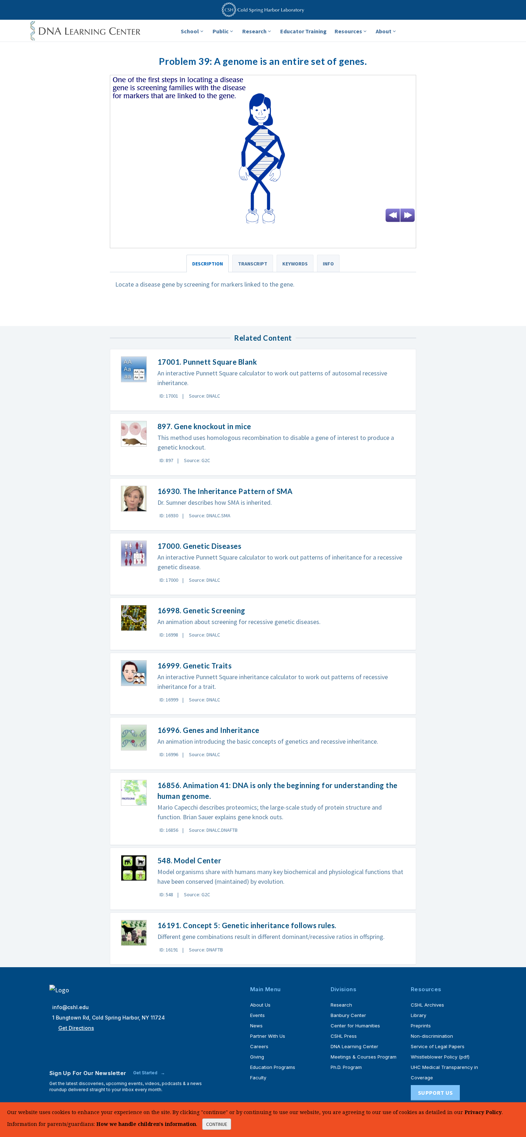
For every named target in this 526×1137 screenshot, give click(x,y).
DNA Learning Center (354, 1046)
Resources (348, 31)
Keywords (295, 263)
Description (207, 263)
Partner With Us (267, 1036)
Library (418, 1015)
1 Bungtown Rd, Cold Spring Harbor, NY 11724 (108, 1017)
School (190, 31)
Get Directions (76, 1028)
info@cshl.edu (70, 1007)
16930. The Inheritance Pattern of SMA (225, 491)
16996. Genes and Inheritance (208, 730)
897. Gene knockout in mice (204, 426)
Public (221, 31)
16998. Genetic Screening (201, 610)
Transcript (252, 263)
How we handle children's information (146, 1124)
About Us (260, 1005)
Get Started (146, 1072)
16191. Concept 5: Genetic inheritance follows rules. (246, 925)
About (383, 31)
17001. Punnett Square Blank (207, 362)
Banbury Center (348, 1015)
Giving (257, 1057)
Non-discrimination (432, 1036)
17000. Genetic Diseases (199, 546)
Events (257, 1015)
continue (216, 1124)
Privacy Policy (483, 1112)
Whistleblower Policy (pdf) (440, 1057)
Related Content (263, 338)
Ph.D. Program (346, 1067)
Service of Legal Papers (437, 1046)
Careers (259, 1046)
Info (328, 263)
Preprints (421, 1025)
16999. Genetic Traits (194, 665)
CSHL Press (344, 1036)
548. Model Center (189, 860)
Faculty (258, 1077)
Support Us (435, 1092)
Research (254, 31)
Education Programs (272, 1067)
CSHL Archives (427, 1005)
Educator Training (303, 31)
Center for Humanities (355, 1025)
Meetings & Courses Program (363, 1057)
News (256, 1025)
